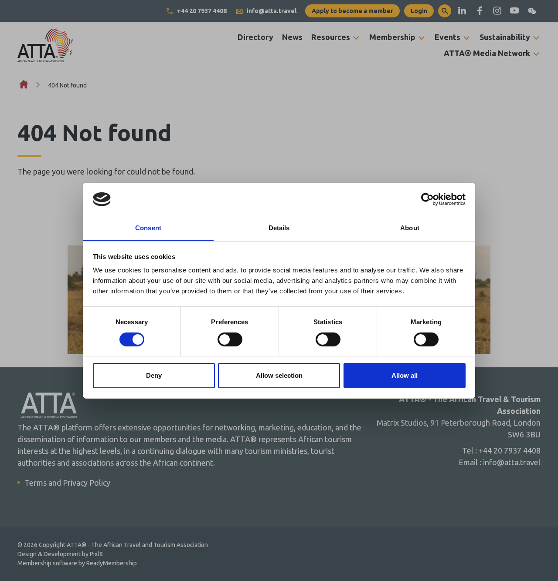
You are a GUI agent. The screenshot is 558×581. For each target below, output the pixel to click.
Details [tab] (279, 228)
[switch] (230, 339)
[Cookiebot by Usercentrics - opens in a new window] (427, 199)
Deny (154, 375)
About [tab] (409, 228)
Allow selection (279, 375)
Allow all (404, 375)
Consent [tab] (148, 228)
